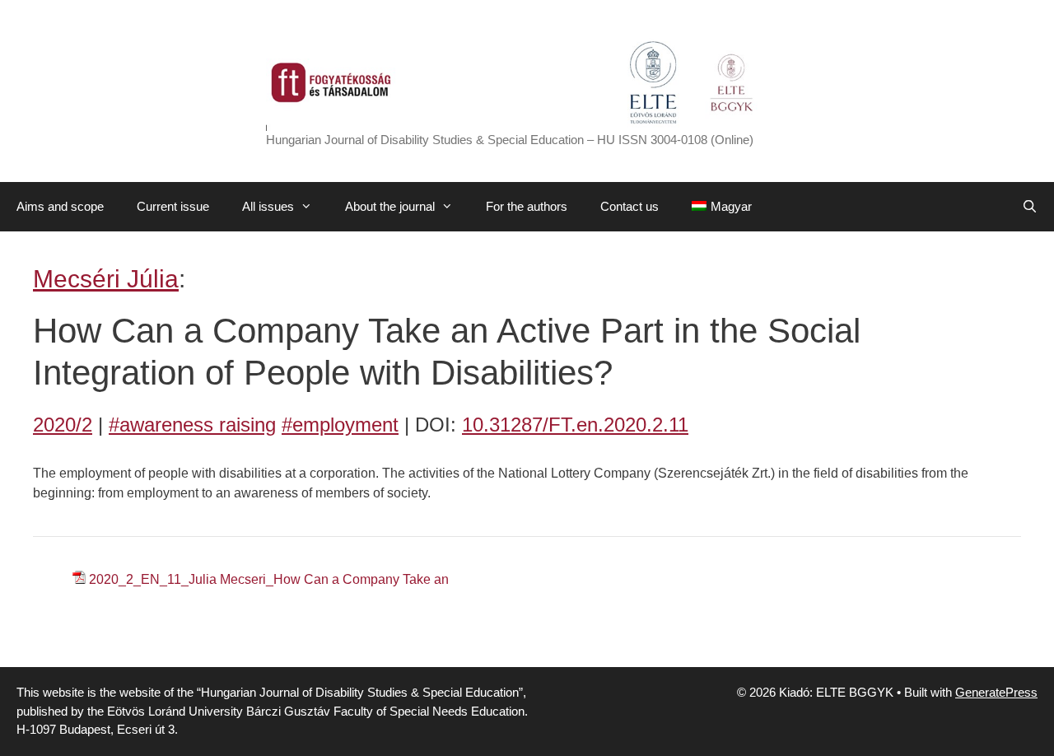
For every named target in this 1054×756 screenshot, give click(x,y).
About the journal (390, 206)
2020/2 (62, 424)
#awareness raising (192, 424)
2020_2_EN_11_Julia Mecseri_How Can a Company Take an (269, 579)
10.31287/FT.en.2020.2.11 (575, 424)
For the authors (526, 206)
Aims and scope (60, 206)
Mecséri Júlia (106, 278)
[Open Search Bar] (1029, 206)
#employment (340, 424)
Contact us (629, 206)
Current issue (173, 206)
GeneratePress (996, 692)
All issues (268, 206)
